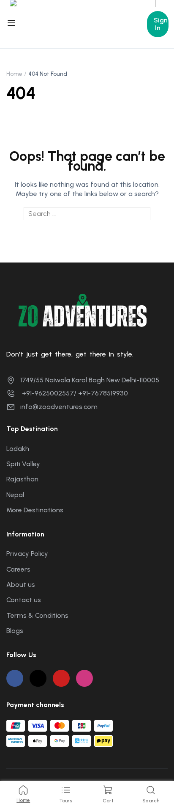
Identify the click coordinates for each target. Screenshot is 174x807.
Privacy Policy (27, 554)
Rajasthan (22, 479)
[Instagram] (84, 678)
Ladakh (17, 449)
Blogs (14, 631)
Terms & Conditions (37, 615)
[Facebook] (14, 678)
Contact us (23, 600)
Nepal (15, 495)
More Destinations (34, 510)
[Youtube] (61, 678)
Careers (18, 569)
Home (14, 73)
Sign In (161, 24)
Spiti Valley (23, 464)
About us (20, 584)
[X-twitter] (38, 678)
